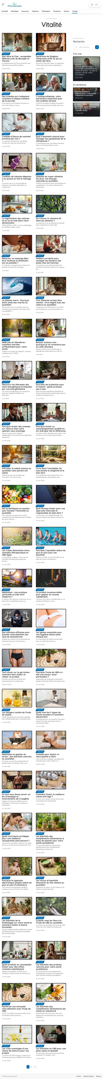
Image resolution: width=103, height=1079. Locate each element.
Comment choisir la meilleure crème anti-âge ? (50, 795)
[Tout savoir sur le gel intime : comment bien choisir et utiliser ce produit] (17, 658)
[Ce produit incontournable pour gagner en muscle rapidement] (51, 578)
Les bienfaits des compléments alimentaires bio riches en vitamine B (51, 1008)
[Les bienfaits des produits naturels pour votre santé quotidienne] (51, 950)
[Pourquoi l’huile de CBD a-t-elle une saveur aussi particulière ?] (51, 658)
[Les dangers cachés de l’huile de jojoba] (17, 698)
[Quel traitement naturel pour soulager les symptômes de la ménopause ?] (51, 122)
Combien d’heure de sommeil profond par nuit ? (16, 137)
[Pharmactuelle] (14, 4)
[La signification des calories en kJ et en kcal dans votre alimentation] (17, 204)
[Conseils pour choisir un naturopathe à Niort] (51, 740)
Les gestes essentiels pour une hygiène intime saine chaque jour (49, 634)
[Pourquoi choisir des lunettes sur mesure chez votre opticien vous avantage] (17, 412)
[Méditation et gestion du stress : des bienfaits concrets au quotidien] (17, 740)
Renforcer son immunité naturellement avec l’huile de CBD (16, 1008)
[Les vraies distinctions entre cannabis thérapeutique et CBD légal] (17, 536)
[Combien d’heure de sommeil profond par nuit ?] (17, 122)
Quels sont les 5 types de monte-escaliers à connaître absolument (50, 714)
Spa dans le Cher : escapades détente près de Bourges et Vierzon (16, 58)
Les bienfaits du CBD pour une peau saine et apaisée (51, 1049)
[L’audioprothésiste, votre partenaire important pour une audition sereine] (51, 82)
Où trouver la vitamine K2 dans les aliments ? (48, 219)
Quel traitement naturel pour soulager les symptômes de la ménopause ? (50, 138)
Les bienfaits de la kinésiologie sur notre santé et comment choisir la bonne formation (17, 923)
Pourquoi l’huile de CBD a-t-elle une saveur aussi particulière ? (49, 674)
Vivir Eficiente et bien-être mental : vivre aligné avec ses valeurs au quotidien (50, 302)
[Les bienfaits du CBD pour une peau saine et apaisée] (51, 1034)
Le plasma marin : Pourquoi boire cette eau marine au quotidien (15, 302)
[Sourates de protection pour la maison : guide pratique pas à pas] (51, 370)
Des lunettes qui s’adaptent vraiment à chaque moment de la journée (15, 98)
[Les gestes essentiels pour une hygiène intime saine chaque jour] (51, 618)
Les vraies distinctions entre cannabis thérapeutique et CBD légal (16, 552)
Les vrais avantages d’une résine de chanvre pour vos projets (15, 1050)
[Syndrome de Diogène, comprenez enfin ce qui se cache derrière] (51, 42)
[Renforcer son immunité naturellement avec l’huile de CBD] (17, 992)
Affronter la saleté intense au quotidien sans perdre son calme (16, 470)
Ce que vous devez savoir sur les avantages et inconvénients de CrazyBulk (16, 796)
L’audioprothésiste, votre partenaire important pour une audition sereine (49, 98)
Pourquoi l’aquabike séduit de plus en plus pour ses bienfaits (50, 552)
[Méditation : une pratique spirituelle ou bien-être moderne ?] (17, 578)
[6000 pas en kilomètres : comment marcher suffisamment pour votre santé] (17, 328)
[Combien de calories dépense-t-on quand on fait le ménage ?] (17, 162)
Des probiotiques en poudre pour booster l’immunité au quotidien (15, 510)
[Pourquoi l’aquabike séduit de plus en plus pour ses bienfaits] (51, 536)
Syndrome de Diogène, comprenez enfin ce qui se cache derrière (49, 58)
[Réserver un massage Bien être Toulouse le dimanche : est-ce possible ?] (17, 244)
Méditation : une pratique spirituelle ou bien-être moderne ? (14, 594)
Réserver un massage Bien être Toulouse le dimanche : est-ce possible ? (15, 260)
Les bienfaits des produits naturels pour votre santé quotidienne (49, 966)
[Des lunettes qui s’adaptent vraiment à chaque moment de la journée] (17, 82)
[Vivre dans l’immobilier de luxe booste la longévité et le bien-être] (51, 454)
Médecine (78, 64)
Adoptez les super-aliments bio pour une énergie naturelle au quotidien (49, 178)
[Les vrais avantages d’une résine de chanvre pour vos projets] (17, 1034)
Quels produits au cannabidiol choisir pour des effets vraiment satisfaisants (16, 966)
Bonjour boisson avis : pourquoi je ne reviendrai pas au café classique (50, 344)
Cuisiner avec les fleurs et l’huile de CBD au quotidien (49, 921)
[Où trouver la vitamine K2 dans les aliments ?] (51, 204)
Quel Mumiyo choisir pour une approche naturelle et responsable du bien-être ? (50, 510)
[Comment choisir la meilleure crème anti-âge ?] (51, 780)
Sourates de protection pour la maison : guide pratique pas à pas (50, 386)
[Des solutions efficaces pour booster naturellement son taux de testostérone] (17, 618)
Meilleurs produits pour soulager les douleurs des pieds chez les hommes (48, 260)
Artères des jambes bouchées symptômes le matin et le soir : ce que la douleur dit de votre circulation (86, 70)
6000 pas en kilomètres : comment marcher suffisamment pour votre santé (14, 345)
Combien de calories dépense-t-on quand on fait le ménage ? (17, 178)
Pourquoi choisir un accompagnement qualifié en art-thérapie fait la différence (51, 428)
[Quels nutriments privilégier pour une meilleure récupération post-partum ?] (17, 822)
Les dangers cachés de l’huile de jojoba (16, 713)
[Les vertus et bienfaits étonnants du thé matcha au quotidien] (51, 866)
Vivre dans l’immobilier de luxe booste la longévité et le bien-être (50, 470)
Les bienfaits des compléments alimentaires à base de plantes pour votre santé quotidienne (50, 839)
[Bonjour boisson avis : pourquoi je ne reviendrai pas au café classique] (51, 328)
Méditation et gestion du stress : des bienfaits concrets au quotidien (16, 756)
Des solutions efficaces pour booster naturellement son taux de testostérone (16, 634)
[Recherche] (92, 4)
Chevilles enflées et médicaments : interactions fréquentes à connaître (85, 93)
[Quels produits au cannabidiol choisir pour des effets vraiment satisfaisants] (17, 950)
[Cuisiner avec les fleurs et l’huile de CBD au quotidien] (51, 906)
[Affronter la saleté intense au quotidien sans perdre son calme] (17, 454)
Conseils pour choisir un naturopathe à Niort (47, 755)
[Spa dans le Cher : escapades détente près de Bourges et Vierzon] (17, 42)
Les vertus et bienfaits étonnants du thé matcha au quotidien (50, 882)
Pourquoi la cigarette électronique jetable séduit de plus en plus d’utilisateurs (17, 882)
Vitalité (6, 54)
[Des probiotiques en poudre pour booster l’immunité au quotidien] (17, 494)
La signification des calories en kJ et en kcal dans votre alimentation (15, 220)
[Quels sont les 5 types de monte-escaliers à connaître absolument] (51, 698)
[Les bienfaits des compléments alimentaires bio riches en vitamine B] (51, 992)
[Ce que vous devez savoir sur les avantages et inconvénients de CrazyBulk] (17, 780)
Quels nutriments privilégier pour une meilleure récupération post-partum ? (16, 838)
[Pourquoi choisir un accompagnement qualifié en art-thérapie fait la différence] (51, 412)
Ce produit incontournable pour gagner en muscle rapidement (49, 594)
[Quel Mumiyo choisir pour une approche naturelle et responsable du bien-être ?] (51, 494)
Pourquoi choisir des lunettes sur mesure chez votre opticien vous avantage (16, 428)
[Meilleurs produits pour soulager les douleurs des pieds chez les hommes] (51, 244)
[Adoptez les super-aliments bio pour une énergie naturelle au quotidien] (51, 162)
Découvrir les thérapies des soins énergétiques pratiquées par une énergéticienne (17, 386)
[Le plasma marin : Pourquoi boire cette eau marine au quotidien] (17, 286)
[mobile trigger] (3, 4)
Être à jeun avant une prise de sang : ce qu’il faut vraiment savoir (85, 108)
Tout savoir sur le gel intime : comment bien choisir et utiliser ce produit (16, 674)
